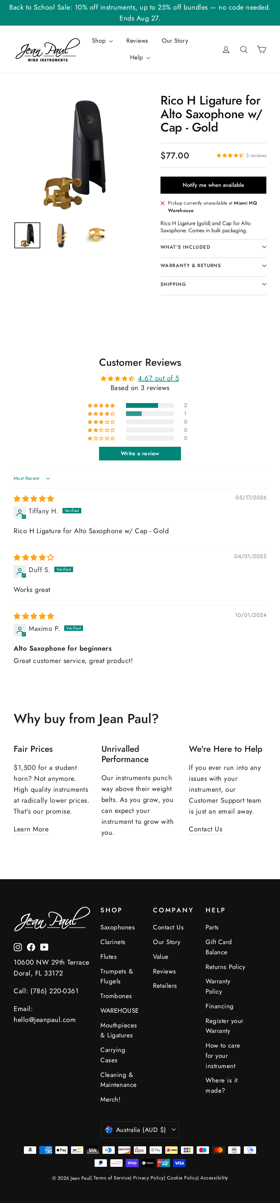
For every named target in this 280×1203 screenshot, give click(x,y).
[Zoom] (74, 154)
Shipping (173, 284)
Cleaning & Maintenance (118, 1080)
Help (137, 57)
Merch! (110, 1099)
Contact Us (205, 829)
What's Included (185, 247)
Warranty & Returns (190, 265)
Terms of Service (112, 1177)
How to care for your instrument (223, 1055)
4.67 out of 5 (158, 378)
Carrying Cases (112, 1055)
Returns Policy (225, 966)
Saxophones (117, 927)
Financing (220, 1006)
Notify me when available (213, 185)
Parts (212, 927)
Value (161, 956)
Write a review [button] (140, 453)
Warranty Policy (218, 986)
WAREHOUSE (119, 1010)
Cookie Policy (182, 1177)
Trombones (116, 995)
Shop (100, 40)
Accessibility (214, 1177)
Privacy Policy (148, 1177)
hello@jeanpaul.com (45, 1020)
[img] (34, 499)
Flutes (108, 956)
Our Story (175, 40)
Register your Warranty (224, 1026)
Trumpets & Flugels (116, 976)
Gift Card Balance (219, 947)
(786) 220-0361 (54, 991)
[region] (27, 235)
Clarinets (113, 941)
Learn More (31, 829)
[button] (231, 155)
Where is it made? (222, 1085)
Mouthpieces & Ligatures (118, 1030)
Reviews (137, 40)
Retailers (165, 985)
